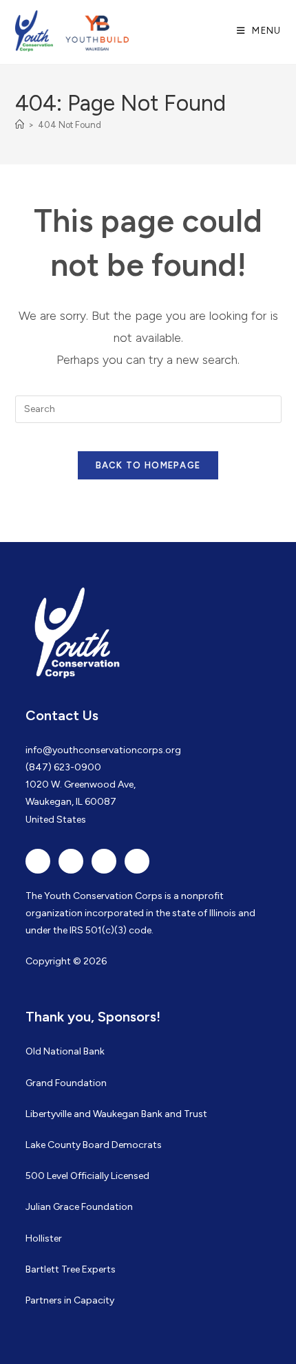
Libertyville (48, 1114)
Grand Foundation (66, 1083)
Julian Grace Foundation (79, 1207)
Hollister (43, 1238)
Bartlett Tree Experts (70, 1269)
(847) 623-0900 (63, 767)
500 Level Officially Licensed (87, 1176)
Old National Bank (65, 1051)
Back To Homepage (148, 465)
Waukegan (116, 1114)
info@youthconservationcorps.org (103, 750)
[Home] (19, 125)
